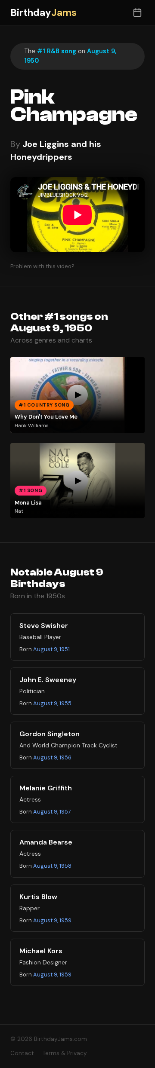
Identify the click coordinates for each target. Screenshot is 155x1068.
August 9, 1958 (52, 865)
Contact (22, 1053)
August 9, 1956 (52, 757)
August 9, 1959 (52, 920)
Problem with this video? (42, 266)
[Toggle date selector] (137, 12)
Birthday (43, 12)
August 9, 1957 (52, 811)
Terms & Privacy (65, 1053)
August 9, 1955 (52, 703)
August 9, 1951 (51, 649)
